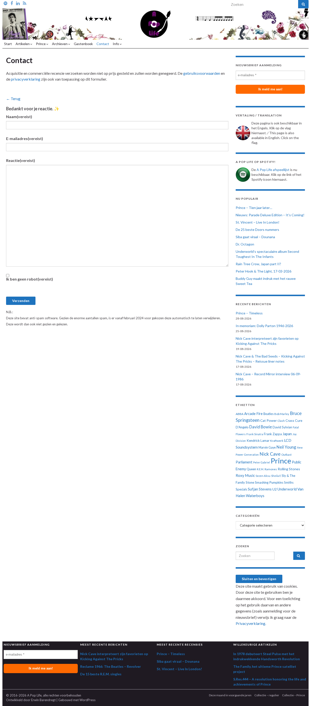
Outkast (286, 454)
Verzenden (20, 301)
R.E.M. (260, 469)
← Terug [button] (13, 98)
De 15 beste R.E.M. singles (100, 674)
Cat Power (268, 420)
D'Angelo (242, 427)
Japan (287, 434)
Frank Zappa (273, 434)
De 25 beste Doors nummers (257, 229)
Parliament (244, 462)
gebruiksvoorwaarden (201, 73)
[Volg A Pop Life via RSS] (24, 3)
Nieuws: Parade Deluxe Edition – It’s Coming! (270, 215)
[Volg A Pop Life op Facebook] (11, 3)
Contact (102, 44)
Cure (298, 420)
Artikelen (23, 44)
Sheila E (276, 475)
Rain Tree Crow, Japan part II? (258, 264)
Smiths (289, 482)
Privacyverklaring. (251, 623)
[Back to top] (300, 695)
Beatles (268, 414)
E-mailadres (24, 138)
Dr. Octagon (245, 244)
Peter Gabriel (261, 462)
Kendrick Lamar (258, 440)
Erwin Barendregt (43, 700)
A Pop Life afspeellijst (273, 170)
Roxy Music (245, 475)
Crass (289, 420)
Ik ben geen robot (29, 279)
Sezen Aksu (263, 475)
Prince (41, 44)
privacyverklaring (25, 79)
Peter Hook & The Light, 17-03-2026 (263, 271)
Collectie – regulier (266, 695)
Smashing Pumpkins (269, 482)
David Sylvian (282, 427)
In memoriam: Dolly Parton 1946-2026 (264, 326)
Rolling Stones (289, 469)
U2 (274, 489)
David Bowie (260, 426)
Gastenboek (83, 44)
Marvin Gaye (267, 447)
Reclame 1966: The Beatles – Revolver (110, 666)
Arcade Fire (253, 414)
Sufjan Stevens (260, 489)
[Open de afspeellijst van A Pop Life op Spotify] (5, 3)
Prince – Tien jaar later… (254, 208)
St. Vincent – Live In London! (257, 222)
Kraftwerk (276, 440)
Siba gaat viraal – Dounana (255, 237)
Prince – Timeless (249, 313)
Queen (251, 469)
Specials (241, 489)
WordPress (87, 700)
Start (8, 44)
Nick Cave (270, 454)
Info (116, 44)
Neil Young (286, 447)
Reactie (20, 160)
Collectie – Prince (293, 695)
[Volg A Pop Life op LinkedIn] (18, 3)
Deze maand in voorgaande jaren (230, 695)
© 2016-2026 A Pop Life (24, 695)
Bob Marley (281, 413)
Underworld (287, 489)
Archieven (60, 44)
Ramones (271, 469)
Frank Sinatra (254, 434)
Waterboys (255, 495)
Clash (281, 420)
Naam (19, 116)
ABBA (239, 414)
